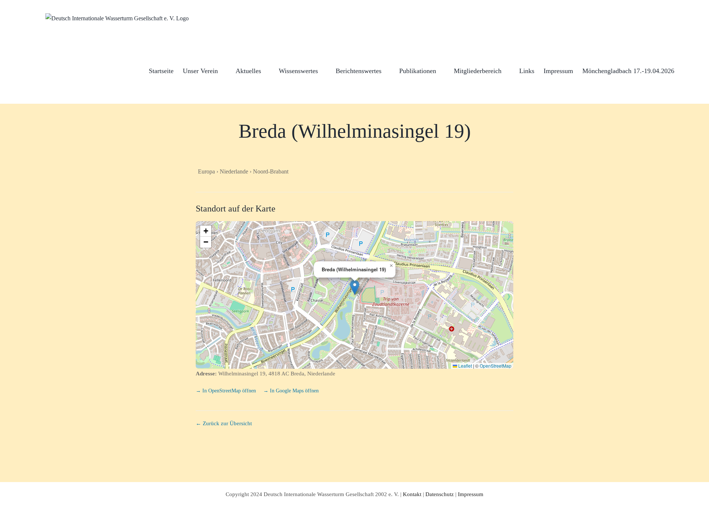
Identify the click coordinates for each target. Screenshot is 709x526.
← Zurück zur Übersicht (224, 423)
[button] (686, 70)
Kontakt (412, 494)
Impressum (470, 494)
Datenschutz (439, 494)
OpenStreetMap (495, 365)
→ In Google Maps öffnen (291, 390)
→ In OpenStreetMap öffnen (226, 390)
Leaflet (464, 365)
